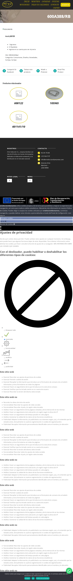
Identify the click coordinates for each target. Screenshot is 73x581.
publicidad (9, 366)
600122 (18, 103)
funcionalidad (10, 348)
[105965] (54, 89)
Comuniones (18, 57)
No (33, 578)
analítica (9, 357)
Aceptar (27, 578)
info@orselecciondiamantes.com (52, 160)
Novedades (33, 57)
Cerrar (2, 221)
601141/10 (18, 126)
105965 (54, 103)
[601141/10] (18, 112)
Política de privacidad (43, 578)
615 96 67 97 (45, 156)
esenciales (9, 339)
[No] (71, 576)
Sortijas (8, 60)
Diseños (26, 57)
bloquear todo (11, 330)
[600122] (18, 89)
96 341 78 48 (45, 153)
